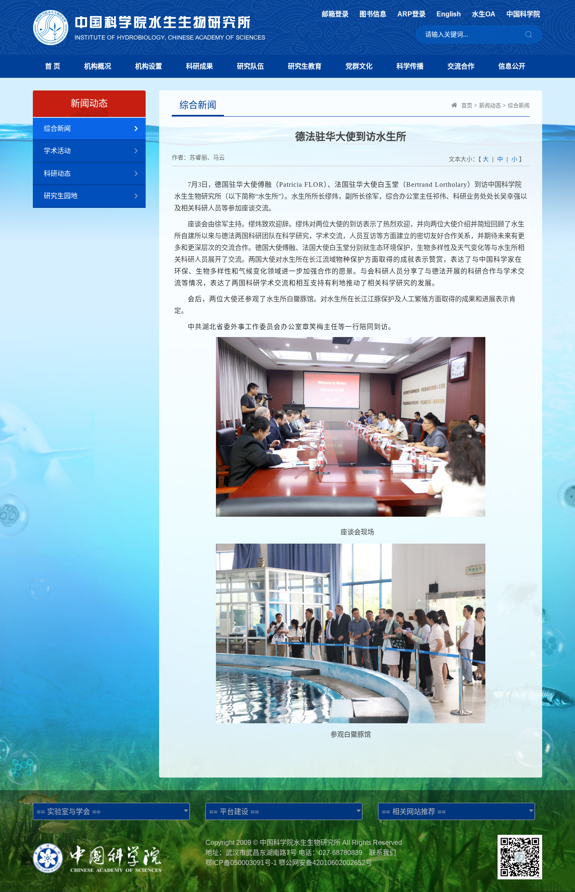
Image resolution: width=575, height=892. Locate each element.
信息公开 (511, 66)
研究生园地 (60, 195)
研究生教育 (305, 66)
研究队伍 (250, 66)
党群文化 (359, 66)
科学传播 (410, 66)
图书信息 (372, 14)
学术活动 (57, 150)
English (449, 14)
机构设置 (148, 66)
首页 (466, 105)
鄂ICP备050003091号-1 (241, 862)
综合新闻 (57, 128)
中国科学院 (523, 14)
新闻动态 (490, 105)
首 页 (52, 66)
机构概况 (97, 66)
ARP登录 (411, 14)
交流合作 (460, 66)
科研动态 (57, 173)
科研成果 (199, 66)
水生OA (483, 14)
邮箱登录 (335, 14)
